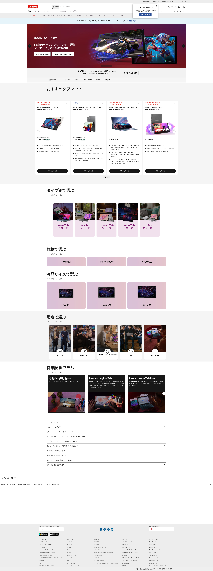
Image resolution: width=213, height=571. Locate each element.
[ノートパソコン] (46, 15)
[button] (178, 2)
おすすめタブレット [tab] (54, 80)
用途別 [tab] (98, 80)
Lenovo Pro (70, 558)
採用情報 (42, 560)
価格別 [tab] (77, 80)
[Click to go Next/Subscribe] (61, 529)
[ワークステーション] (75, 15)
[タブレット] (96, 15)
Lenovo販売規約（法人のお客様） (130, 552)
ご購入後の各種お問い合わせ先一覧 (130, 558)
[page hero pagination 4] (110, 66)
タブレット (69, 550)
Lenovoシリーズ (153, 563)
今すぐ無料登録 (145, 15)
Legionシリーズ (153, 547)
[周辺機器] (82, 15)
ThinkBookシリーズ (154, 555)
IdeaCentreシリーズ (154, 560)
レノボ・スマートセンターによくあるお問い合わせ (106, 564)
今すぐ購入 (63, 239)
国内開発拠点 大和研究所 (46, 555)
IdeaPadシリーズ (153, 558)
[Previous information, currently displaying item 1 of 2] (38, 131)
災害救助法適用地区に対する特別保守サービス (51, 558)
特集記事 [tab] (107, 80)
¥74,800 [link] (46, 137)
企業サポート (97, 558)
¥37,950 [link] (82, 137)
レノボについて (43, 542)
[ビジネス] (162, 10)
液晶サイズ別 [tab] (88, 80)
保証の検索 (97, 550)
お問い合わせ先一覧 (127, 542)
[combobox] (55, 7)
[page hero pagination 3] (108, 66)
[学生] (167, 10)
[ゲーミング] (175, 10)
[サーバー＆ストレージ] (119, 15)
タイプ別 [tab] (67, 80)
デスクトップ (70, 544)
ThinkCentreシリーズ (154, 550)
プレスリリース (43, 547)
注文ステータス (125, 566)
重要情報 (96, 542)
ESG (40, 563)
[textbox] (162, 529)
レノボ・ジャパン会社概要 (46, 544)
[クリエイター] (185, 10)
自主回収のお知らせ (99, 560)
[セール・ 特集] (35, 15)
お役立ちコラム (125, 544)
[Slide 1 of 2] (105, 177)
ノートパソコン (71, 542)
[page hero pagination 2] (106, 66)
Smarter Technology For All (46, 550)
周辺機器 (69, 552)
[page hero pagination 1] (105, 66)
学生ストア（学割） (72, 555)
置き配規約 (124, 555)
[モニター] (88, 15)
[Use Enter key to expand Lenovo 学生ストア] (172, 1)
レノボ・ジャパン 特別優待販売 (129, 560)
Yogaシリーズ (152, 544)
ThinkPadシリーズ (153, 542)
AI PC (68, 560)
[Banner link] (106, 21)
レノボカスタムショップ (73, 566)
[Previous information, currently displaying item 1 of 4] (29, 46)
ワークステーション (72, 547)
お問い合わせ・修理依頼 (100, 547)
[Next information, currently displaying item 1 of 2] (174, 131)
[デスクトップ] (55, 15)
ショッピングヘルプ (127, 547)
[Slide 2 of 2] (107, 177)
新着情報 (96, 544)
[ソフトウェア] (105, 15)
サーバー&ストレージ (72, 563)
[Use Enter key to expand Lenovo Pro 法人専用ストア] (158, 1)
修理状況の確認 (98, 555)
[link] (175, 2)
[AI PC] (124, 15)
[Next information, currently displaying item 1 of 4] (183, 46)
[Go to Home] (33, 6)
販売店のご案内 (125, 563)
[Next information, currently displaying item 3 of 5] (165, 21)
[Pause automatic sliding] (103, 66)
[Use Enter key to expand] (176, 7)
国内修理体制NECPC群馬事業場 (47, 552)
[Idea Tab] (106, 46)
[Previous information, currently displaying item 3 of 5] (48, 21)
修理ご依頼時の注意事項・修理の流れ (103, 552)
